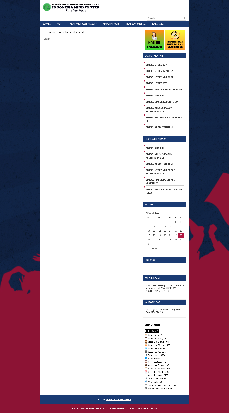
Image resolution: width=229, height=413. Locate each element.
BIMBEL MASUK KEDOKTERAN (162, 101)
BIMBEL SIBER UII (155, 95)
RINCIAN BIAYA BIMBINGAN (135, 24)
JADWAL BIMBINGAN (111, 24)
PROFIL (60, 24)
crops (154, 408)
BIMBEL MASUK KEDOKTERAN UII (164, 89)
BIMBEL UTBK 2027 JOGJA (159, 71)
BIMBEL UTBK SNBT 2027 (159, 77)
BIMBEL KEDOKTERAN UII (159, 127)
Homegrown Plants (118, 408)
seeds (139, 408)
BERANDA (47, 24)
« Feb (154, 248)
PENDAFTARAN (158, 24)
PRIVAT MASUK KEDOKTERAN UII (83, 24)
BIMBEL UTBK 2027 (156, 64)
